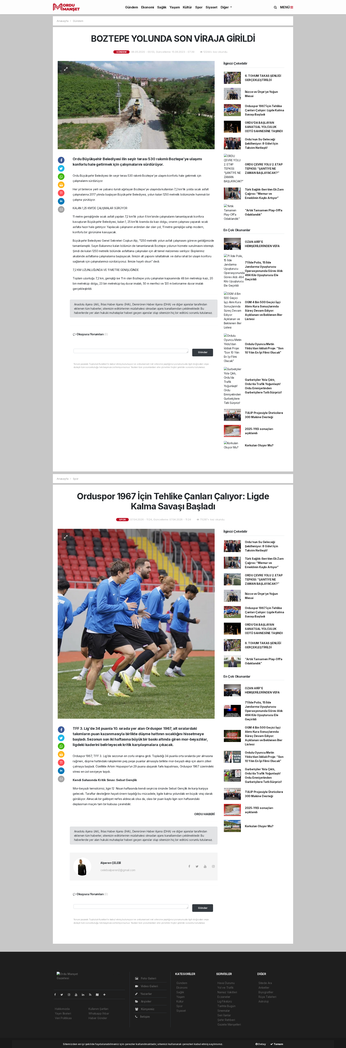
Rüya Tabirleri (267, 996)
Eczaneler (223, 996)
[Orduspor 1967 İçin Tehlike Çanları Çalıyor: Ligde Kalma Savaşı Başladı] (136, 623)
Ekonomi (147, 7)
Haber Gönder (98, 1018)
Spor (198, 7)
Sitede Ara (265, 983)
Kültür (187, 7)
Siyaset (211, 7)
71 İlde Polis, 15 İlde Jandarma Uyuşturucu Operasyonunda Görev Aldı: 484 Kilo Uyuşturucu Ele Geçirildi (264, 271)
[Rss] (92, 994)
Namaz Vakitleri (227, 992)
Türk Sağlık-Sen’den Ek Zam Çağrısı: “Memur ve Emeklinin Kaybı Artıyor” (264, 194)
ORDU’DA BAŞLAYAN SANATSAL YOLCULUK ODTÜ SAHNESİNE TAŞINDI (264, 127)
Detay (262, 1044)
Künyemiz (147, 1009)
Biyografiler (265, 992)
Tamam (278, 1044)
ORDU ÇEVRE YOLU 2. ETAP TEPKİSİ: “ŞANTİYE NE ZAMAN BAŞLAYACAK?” (264, 168)
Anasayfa (63, 20)
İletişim (144, 1016)
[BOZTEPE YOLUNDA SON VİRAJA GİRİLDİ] (136, 104)
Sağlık (161, 7)
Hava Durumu (226, 983)
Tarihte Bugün (226, 1006)
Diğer (225, 7)
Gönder (202, 352)
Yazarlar (146, 993)
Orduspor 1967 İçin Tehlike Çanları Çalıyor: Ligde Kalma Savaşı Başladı (264, 110)
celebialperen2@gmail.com (118, 870)
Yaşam (174, 7)
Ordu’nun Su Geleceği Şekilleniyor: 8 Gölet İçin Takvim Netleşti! (261, 143)
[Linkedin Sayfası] (85, 994)
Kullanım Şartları (98, 1008)
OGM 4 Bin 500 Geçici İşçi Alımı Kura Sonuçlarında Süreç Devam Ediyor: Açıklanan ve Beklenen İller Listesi (263, 310)
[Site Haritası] (99, 994)
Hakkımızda (62, 1008)
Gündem (131, 7)
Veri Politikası (63, 1018)
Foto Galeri (148, 978)
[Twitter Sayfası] (63, 994)
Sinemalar (223, 1010)
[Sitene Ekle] (106, 994)
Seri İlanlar (224, 1015)
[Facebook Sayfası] (56, 994)
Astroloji (263, 1001)
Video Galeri (149, 986)
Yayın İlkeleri (63, 1013)
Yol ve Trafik (225, 987)
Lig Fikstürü (224, 1001)
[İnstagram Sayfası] (70, 994)
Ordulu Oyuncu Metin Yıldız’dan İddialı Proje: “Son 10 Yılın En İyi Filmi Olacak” (264, 348)
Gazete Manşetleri (229, 1024)
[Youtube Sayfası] (77, 994)
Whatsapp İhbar (99, 1013)
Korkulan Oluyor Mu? (259, 445)
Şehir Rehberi (226, 1020)
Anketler (263, 987)
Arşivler (145, 1001)
